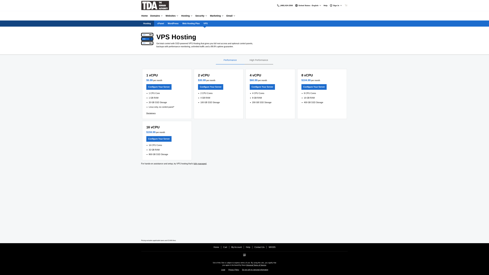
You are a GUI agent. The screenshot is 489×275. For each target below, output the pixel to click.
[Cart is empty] (346, 5)
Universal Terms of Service (256, 265)
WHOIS (272, 247)
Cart (225, 247)
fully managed (200, 164)
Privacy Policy (233, 270)
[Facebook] (244, 256)
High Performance (259, 60)
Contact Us (259, 247)
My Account (236, 247)
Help (248, 247)
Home (216, 247)
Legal (223, 270)
